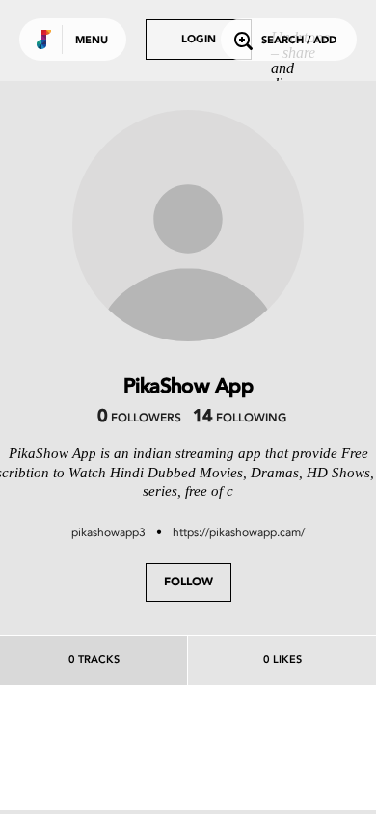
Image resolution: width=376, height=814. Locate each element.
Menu (91, 41)
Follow (188, 582)
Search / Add (298, 41)
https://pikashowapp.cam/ (239, 532)
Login (198, 40)
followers (139, 418)
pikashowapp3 (108, 532)
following (239, 418)
